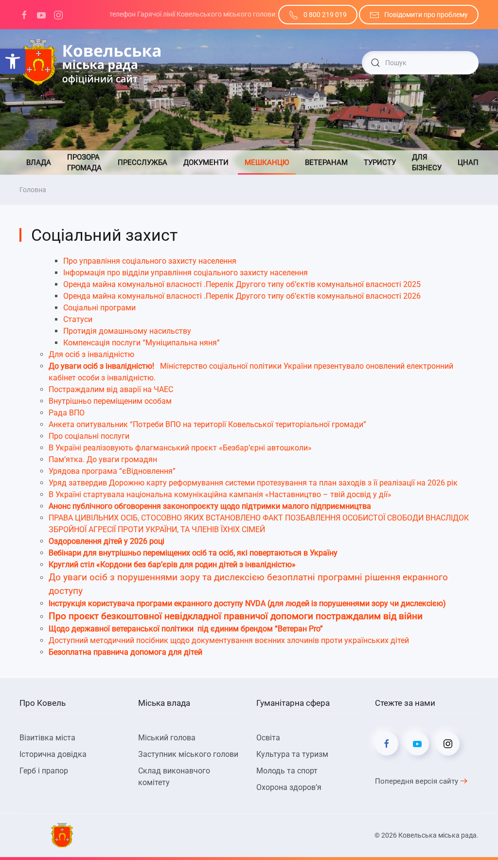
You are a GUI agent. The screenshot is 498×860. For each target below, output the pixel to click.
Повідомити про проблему (426, 14)
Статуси (77, 319)
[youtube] (41, 14)
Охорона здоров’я (288, 787)
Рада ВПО (67, 412)
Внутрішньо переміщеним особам (110, 401)
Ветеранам (326, 162)
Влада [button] (38, 162)
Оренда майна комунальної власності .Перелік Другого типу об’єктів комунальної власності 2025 (242, 284)
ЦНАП (468, 162)
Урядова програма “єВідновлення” (112, 471)
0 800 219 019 (325, 14)
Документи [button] (206, 162)
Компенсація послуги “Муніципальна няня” (141, 342)
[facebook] (24, 14)
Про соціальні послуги (89, 436)
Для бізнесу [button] (427, 163)
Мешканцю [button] (267, 162)
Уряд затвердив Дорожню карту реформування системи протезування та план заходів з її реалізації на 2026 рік (253, 482)
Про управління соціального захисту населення (149, 261)
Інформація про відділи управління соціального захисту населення (185, 272)
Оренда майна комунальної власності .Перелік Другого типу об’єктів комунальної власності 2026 (242, 296)
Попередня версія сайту (416, 781)
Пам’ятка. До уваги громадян (103, 459)
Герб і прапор (43, 770)
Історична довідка (53, 754)
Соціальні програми (99, 307)
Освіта (268, 737)
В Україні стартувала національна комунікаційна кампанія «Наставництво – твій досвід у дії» (220, 494)
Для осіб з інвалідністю (91, 354)
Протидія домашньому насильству (127, 331)
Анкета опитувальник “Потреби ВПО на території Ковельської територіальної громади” (207, 424)
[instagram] (58, 14)
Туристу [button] (380, 162)
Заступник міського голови (188, 754)
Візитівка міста (47, 737)
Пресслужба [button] (142, 162)
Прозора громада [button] (84, 163)
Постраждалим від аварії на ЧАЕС (111, 389)
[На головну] (89, 63)
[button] (12, 61)
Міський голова (167, 737)
